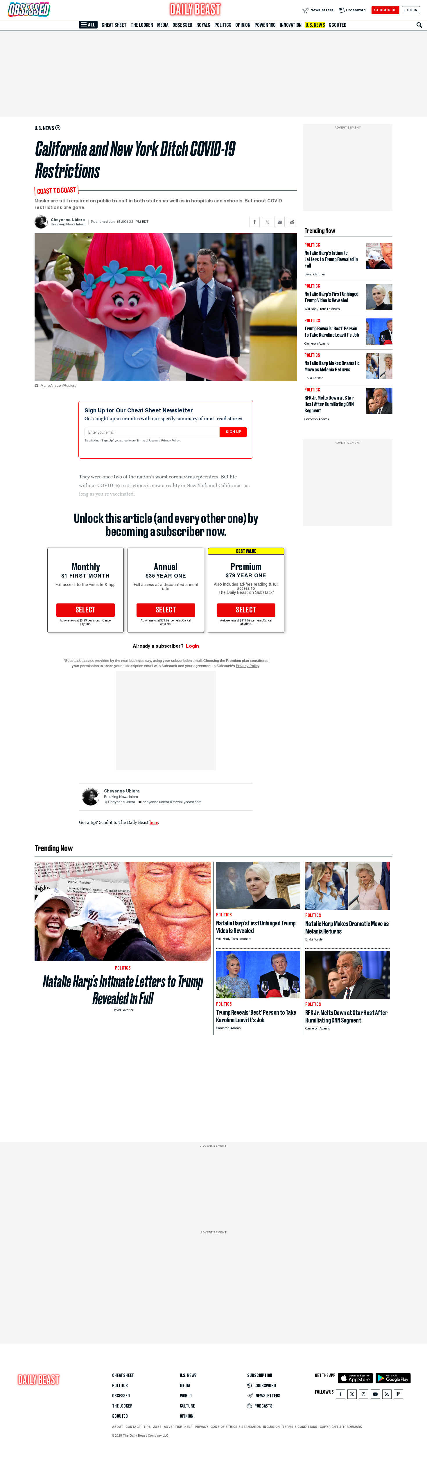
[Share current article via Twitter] (267, 222)
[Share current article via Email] (279, 222)
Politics (222, 25)
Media (162, 25)
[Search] (419, 25)
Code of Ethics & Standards (236, 1426)
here (154, 822)
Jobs (157, 1426)
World (186, 1396)
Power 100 (265, 25)
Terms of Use (146, 440)
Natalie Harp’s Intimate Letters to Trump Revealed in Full (123, 990)
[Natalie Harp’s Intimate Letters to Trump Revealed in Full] (379, 267)
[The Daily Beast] (195, 10)
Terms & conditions (299, 1426)
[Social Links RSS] (387, 1395)
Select (86, 610)
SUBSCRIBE (385, 10)
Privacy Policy (170, 440)
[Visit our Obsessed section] (47, 10)
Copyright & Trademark (341, 1426)
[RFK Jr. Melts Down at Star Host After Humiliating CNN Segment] (379, 412)
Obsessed (182, 25)
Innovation (291, 25)
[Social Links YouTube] (375, 1395)
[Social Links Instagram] (363, 1395)
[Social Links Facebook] (340, 1395)
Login (192, 646)
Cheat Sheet (114, 25)
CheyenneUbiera (121, 802)
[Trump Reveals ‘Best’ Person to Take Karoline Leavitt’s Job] (379, 343)
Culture (187, 1406)
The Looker (142, 25)
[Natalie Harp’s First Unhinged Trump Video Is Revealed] (379, 308)
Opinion (242, 25)
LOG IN (410, 10)
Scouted (338, 25)
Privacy (201, 1426)
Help (188, 1426)
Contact (133, 1426)
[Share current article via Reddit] (292, 222)
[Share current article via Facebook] (255, 222)
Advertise (173, 1426)
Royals (203, 25)
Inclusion (271, 1426)
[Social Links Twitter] (352, 1395)
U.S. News (315, 25)
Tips (147, 1426)
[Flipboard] (398, 1395)
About (117, 1426)
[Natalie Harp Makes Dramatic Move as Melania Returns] (379, 377)
